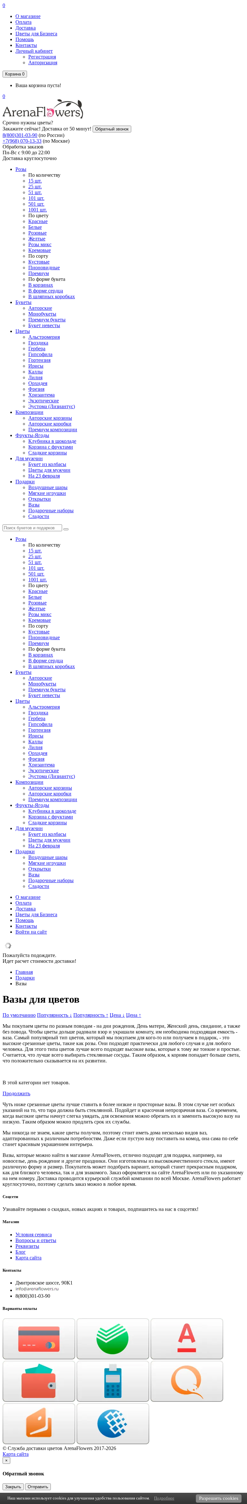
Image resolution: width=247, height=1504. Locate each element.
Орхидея (37, 383)
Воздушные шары (48, 487)
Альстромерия (44, 337)
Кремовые (39, 250)
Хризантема (41, 395)
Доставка (25, 28)
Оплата (23, 22)
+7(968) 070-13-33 (22, 141)
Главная (24, 972)
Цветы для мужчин (49, 470)
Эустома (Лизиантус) (51, 406)
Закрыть (13, 1486)
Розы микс (39, 244)
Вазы (34, 504)
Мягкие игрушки (47, 493)
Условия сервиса (33, 1234)
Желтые (36, 238)
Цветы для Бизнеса (36, 33)
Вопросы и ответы (35, 1240)
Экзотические (43, 400)
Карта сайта (28, 1257)
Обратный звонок (112, 129)
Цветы (22, 331)
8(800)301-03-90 (20, 135)
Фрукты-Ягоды (32, 435)
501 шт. (36, 204)
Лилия (35, 377)
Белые (35, 227)
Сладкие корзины (47, 452)
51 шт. (35, 192)
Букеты (23, 302)
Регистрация (42, 56)
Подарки (25, 481)
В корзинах (40, 285)
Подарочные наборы (51, 510)
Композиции (29, 412)
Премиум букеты (47, 319)
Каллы (35, 371)
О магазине (28, 16)
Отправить (38, 1486)
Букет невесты (44, 325)
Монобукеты (42, 314)
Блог (20, 1252)
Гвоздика (38, 342)
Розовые (37, 233)
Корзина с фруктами (50, 447)
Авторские (40, 308)
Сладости (38, 516)
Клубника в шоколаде (52, 441)
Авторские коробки (49, 423)
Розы (20, 169)
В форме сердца (45, 290)
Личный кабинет (34, 51)
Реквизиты (27, 1246)
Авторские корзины (50, 418)
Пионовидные (44, 267)
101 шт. (36, 198)
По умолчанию (19, 1015)
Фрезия (36, 389)
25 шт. (35, 186)
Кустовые (39, 261)
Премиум (38, 273)
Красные (38, 221)
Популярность (54, 1015)
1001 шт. (37, 209)
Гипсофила (40, 354)
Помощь (24, 39)
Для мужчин (29, 458)
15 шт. (35, 181)
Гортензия (39, 360)
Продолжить (16, 1093)
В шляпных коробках (51, 296)
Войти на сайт (31, 932)
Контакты (26, 45)
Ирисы (35, 366)
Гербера (36, 348)
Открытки (39, 499)
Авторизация (42, 62)
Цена (117, 1015)
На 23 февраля (44, 476)
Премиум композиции (52, 429)
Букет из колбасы (47, 464)
